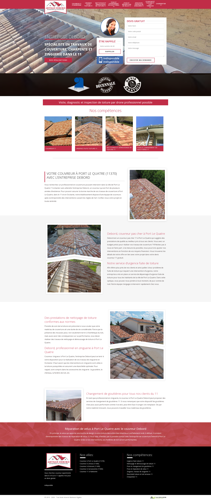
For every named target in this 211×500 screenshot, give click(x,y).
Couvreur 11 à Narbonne (76, 4)
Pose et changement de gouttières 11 (113, 4)
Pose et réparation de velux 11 (126, 4)
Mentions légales (75, 497)
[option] (58, 133)
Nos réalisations (58, 60)
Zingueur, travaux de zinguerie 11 (139, 4)
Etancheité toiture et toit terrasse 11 (150, 4)
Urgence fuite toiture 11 (88, 4)
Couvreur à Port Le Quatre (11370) (92, 461)
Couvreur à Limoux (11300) (89, 464)
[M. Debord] (57, 7)
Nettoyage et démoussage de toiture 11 (100, 4)
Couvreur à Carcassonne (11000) (91, 469)
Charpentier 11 (161, 4)
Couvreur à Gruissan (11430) (90, 466)
